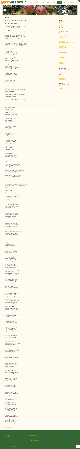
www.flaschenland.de (62, 79)
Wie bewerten (31, 434)
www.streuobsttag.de (62, 41)
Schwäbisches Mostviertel (63, 40)
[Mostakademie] (14, 2)
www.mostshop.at (62, 62)
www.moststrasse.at (62, 64)
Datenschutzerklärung (57, 434)
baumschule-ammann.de (63, 85)
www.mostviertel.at (62, 57)
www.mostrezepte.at (62, 56)
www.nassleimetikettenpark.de (64, 80)
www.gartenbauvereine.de (63, 72)
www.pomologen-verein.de (63, 52)
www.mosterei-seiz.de (63, 47)
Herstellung (61, 30)
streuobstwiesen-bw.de (63, 36)
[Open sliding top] (78, 1)
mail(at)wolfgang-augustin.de (10, 436)
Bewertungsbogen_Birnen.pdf (34, 439)
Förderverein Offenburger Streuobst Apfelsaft (67, 42)
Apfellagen (61, 25)
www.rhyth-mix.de (8, 239)
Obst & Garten (61, 88)
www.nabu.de (61, 37)
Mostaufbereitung (62, 32)
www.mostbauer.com (62, 63)
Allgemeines (61, 21)
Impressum (55, 432)
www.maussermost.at (63, 61)
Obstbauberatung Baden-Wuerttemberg (66, 69)
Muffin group (14, 446)
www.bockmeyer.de (62, 78)
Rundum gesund (62, 22)
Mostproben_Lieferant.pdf (33, 435)
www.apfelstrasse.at (62, 59)
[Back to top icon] (74, 446)
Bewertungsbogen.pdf (32, 436)
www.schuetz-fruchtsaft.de (63, 51)
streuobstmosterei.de (63, 48)
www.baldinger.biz (62, 75)
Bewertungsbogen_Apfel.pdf (33, 437)
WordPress (30, 446)
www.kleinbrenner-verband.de (64, 84)
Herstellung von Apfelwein (63, 31)
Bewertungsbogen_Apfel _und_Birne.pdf (35, 440)
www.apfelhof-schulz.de (63, 46)
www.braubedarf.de (62, 77)
